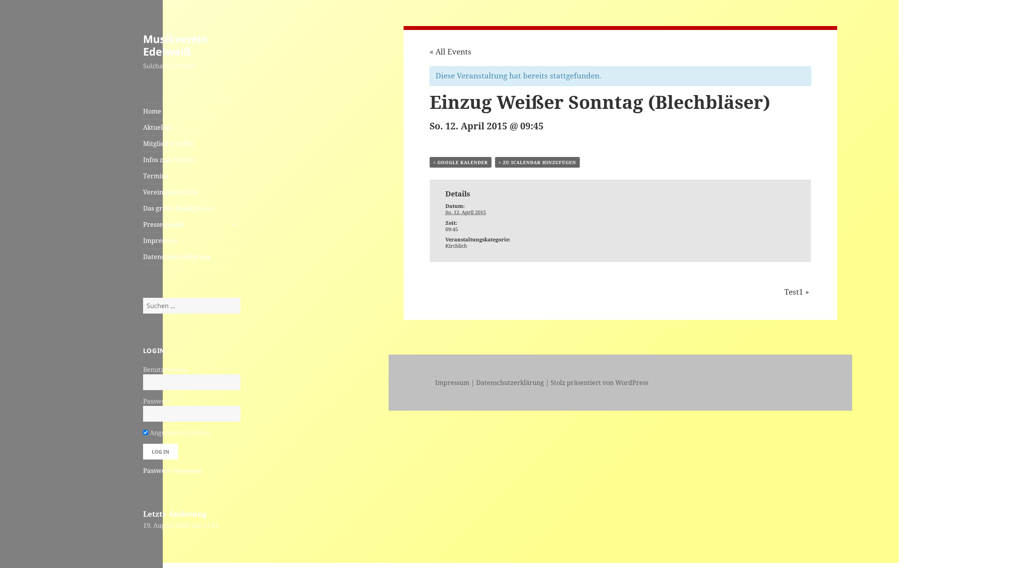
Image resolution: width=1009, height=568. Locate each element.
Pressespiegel (163, 224)
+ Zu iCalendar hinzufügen (537, 162)
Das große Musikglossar (178, 208)
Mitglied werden (168, 143)
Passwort (157, 401)
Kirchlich (456, 245)
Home (152, 111)
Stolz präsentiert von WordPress (599, 382)
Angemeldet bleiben (179, 432)
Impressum (160, 240)
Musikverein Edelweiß (175, 45)
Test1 (796, 292)
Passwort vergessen (173, 470)
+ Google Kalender (460, 162)
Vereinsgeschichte (170, 192)
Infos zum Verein (168, 159)
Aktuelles (157, 127)
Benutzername (165, 369)
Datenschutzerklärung (177, 256)
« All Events (450, 52)
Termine (156, 176)
